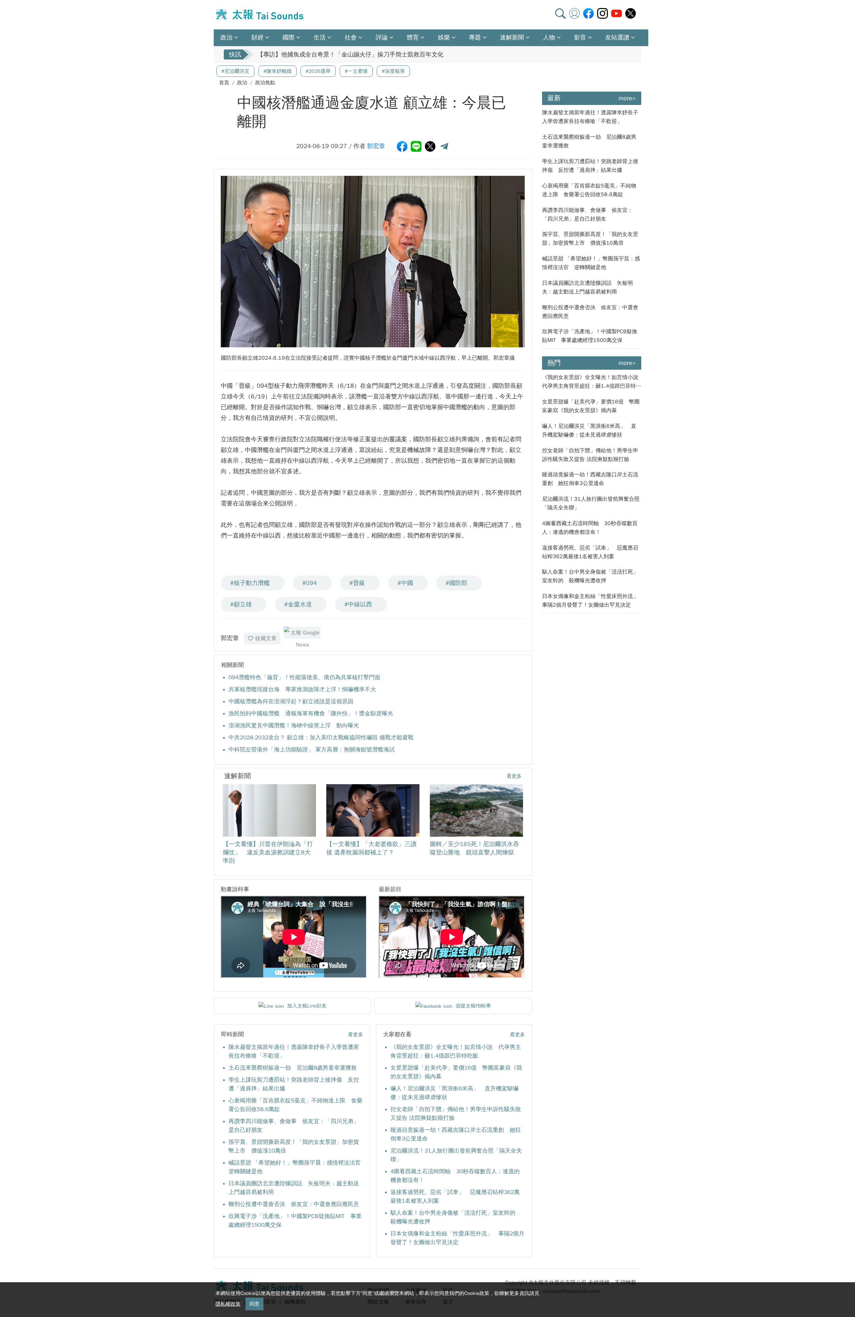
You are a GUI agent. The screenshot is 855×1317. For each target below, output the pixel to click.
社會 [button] (351, 37)
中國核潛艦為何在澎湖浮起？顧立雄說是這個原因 (290, 701)
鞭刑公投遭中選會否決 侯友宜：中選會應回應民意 (293, 1204)
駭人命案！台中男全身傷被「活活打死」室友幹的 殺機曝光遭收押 (590, 576)
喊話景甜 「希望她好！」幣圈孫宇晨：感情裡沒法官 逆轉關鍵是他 (591, 263)
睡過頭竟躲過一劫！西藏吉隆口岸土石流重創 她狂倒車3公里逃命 (590, 479)
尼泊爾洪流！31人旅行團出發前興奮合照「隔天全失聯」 (591, 503)
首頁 (224, 83)
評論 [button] (382, 37)
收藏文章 (266, 638)
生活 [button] (320, 37)
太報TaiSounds (260, 14)
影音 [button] (580, 37)
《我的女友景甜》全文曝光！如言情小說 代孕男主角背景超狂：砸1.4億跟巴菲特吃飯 (592, 382)
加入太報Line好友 (307, 1006)
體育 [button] (413, 37)
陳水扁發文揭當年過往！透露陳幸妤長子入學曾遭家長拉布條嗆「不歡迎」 (590, 117)
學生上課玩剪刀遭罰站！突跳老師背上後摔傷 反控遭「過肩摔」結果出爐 (590, 165)
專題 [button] (475, 37)
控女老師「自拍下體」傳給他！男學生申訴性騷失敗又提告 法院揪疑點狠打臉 (590, 455)
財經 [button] (257, 37)
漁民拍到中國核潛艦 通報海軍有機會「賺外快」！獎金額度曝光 (310, 713)
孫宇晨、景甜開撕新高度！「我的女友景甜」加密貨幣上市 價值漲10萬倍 (590, 238)
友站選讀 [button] (617, 37)
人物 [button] (549, 37)
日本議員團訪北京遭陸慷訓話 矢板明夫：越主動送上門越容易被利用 (587, 287)
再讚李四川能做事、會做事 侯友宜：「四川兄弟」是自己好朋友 (587, 214)
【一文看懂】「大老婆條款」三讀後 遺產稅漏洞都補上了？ (336, 54)
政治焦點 (265, 83)
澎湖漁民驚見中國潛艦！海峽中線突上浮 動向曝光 (293, 725)
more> (627, 98)
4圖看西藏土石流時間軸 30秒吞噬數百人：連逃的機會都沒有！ (590, 527)
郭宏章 (376, 146)
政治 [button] (226, 37)
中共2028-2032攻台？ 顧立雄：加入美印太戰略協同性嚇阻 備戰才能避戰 (320, 737)
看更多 (514, 776)
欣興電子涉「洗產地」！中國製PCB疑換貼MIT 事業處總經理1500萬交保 (589, 336)
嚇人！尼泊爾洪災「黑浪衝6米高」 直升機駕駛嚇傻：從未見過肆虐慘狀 (589, 430)
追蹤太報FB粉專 (473, 1006)
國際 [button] (289, 37)
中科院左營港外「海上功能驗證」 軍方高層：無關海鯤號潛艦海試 (311, 749)
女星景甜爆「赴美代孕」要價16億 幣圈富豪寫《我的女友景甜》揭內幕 (591, 406)
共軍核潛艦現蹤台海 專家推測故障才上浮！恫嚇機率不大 (302, 689)
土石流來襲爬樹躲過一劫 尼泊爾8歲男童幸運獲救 (292, 1067)
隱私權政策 (227, 1304)
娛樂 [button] (444, 37)
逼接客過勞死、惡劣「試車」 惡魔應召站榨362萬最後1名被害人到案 (590, 552)
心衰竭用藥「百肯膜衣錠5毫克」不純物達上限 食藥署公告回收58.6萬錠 (589, 190)
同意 (254, 1304)
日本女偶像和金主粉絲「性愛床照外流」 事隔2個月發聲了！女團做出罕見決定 (592, 600)
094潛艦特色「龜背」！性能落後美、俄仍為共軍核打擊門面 (304, 677)
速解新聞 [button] (512, 37)
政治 (242, 83)
